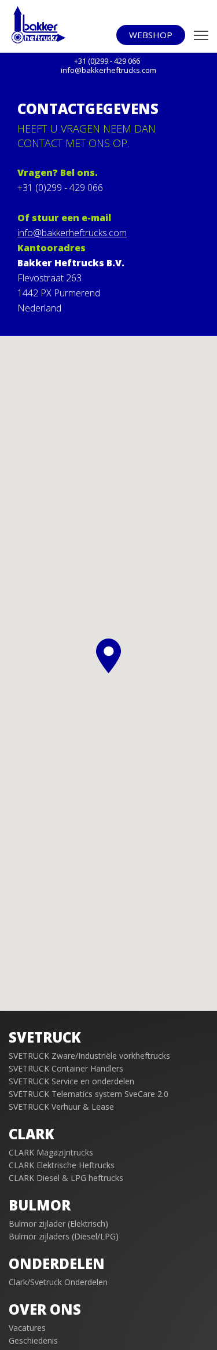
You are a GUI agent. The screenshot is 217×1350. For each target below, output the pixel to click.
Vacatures (27, 1327)
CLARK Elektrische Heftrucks (62, 1165)
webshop (150, 35)
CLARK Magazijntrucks (51, 1152)
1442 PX (34, 293)
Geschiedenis (33, 1340)
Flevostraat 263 (49, 278)
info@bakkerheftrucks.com (72, 232)
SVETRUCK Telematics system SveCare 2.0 (88, 1093)
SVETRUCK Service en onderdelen (71, 1081)
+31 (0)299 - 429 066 (60, 187)
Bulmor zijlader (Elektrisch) (58, 1223)
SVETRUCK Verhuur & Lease (61, 1106)
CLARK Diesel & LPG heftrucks (66, 1177)
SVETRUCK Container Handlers (66, 1068)
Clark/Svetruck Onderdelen (58, 1281)
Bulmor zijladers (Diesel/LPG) (64, 1236)
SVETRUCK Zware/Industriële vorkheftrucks (89, 1055)
